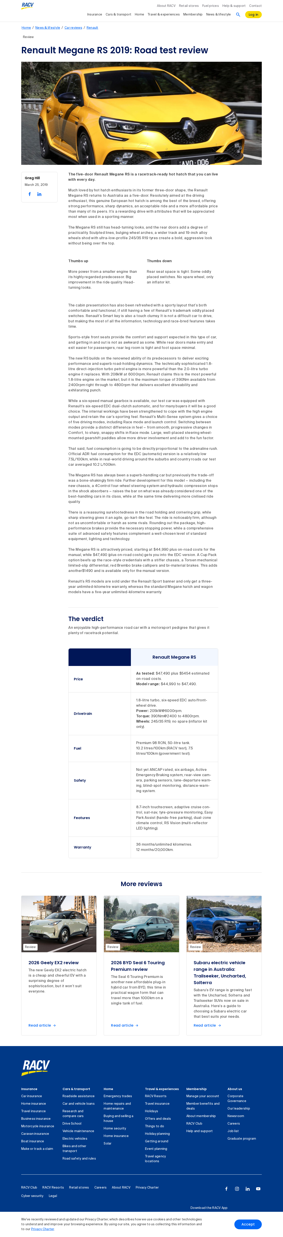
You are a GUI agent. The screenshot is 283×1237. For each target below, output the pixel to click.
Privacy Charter (42, 1229)
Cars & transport (118, 14)
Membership (193, 14)
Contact (255, 6)
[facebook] (226, 1188)
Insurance (94, 14)
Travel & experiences (164, 14)
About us (235, 1089)
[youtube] (258, 1188)
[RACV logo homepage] (27, 6)
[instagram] (237, 1188)
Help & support (234, 6)
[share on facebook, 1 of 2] (29, 194)
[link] (35, 1068)
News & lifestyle (218, 14)
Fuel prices (210, 6)
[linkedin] (247, 1188)
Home (139, 14)
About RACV (166, 6)
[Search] (238, 14)
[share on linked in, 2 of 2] (39, 194)
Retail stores (189, 6)
